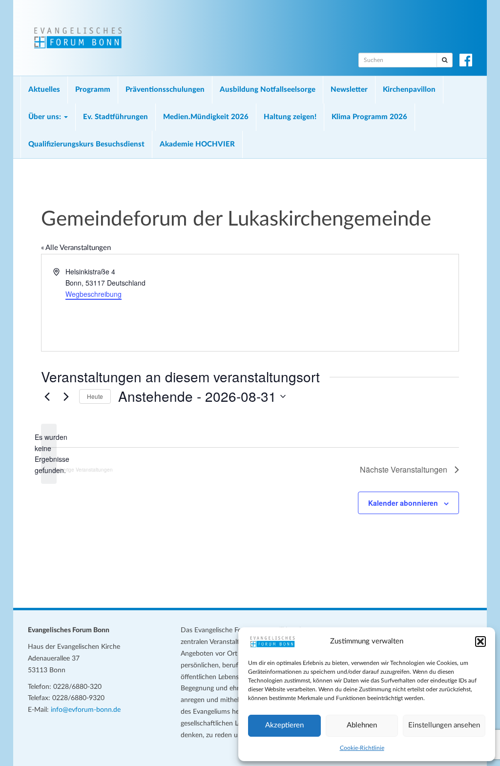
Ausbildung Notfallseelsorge (267, 89)
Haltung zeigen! (290, 117)
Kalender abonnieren (403, 503)
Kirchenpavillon (409, 89)
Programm (92, 89)
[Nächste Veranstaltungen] (66, 396)
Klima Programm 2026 (369, 117)
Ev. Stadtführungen (115, 117)
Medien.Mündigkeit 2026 (206, 117)
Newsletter (349, 89)
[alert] (49, 454)
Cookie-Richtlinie (362, 748)
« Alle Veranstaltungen (76, 247)
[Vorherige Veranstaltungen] (47, 396)
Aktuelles (44, 89)
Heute (95, 396)
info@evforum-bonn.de (86, 709)
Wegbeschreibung (93, 294)
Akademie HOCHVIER (197, 144)
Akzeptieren (284, 725)
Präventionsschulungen (165, 89)
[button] (480, 641)
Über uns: (45, 117)
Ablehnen (362, 725)
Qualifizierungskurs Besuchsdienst (86, 144)
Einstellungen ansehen (444, 725)
